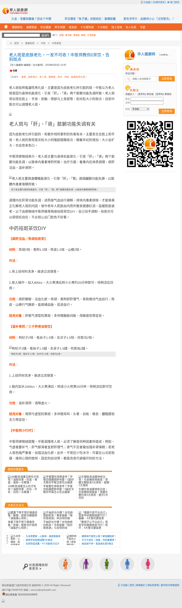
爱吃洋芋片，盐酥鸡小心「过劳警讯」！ (149, 18)
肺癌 (83, 35)
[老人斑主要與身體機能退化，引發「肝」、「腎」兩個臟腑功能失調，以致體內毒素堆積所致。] (62, 181)
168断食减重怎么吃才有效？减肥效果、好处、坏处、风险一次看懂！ (22, 489)
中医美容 (56, 43)
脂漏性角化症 (78, 77)
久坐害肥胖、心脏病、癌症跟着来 (43, 536)
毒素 (23, 77)
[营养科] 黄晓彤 (164, 94)
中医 (43, 43)
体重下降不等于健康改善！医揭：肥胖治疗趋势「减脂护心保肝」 (22, 524)
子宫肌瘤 (91, 35)
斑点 (60, 77)
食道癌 (76, 35)
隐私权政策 (153, 585)
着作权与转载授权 (170, 585)
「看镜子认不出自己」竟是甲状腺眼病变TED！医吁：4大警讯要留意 (93, 524)
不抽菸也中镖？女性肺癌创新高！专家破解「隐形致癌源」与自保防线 (58, 524)
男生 (127, 566)
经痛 (61, 35)
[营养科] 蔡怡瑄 (146, 94)
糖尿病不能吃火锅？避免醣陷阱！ (99, 536)
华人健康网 (16, 10)
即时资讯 (160, 2)
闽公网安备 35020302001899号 (22, 594)
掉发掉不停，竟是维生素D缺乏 (97, 543)
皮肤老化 (32, 77)
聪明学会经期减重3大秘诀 (39, 540)
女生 (148, 566)
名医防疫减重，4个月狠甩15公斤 (43, 543)
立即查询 (166, 78)
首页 (16, 43)
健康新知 (29, 43)
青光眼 (68, 35)
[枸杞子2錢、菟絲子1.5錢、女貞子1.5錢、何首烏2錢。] (62, 349)
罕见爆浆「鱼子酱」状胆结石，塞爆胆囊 (90, 18)
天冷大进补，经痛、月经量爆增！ (99, 540)
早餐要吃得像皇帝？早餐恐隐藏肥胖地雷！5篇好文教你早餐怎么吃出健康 (58, 489)
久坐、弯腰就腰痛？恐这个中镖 (31, 18)
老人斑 (42, 77)
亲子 (107, 566)
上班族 (65, 566)
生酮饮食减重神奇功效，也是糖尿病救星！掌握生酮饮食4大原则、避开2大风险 (93, 493)
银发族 (86, 566)
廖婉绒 (52, 77)
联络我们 (140, 585)
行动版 (146, 2)
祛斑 (66, 77)
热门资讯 (174, 2)
